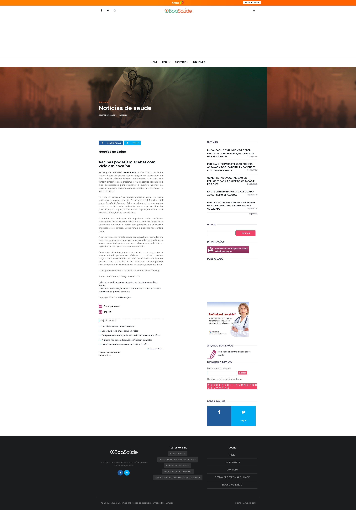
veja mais (253, 214)
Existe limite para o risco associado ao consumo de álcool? (232, 193)
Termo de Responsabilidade (232, 477)
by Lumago (167, 502)
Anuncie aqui (249, 502)
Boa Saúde (104, 102)
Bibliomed (199, 62)
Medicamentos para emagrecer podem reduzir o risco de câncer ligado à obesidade (232, 205)
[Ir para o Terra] (178, 2)
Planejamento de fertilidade (177, 472)
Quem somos (232, 462)
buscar (242, 372)
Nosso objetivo (232, 484)
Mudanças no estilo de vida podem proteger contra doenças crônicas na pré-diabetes (232, 153)
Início (232, 454)
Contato (232, 469)
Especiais (180, 62)
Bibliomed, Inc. (125, 297)
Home (154, 62)
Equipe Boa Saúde (107, 115)
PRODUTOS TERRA (252, 2)
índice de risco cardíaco (177, 466)
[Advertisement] (178, 36)
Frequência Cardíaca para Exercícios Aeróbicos (177, 478)
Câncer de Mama (177, 454)
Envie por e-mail (112, 306)
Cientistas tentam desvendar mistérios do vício (125, 344)
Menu (165, 62)
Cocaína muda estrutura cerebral (118, 326)
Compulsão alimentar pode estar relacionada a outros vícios (131, 335)
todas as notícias (155, 349)
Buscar (246, 233)
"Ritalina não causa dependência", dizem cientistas (127, 339)
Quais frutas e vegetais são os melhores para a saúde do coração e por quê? (232, 181)
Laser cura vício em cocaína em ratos (120, 330)
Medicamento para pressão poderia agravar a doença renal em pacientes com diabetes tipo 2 (232, 167)
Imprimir (108, 311)
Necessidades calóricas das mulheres (178, 460)
